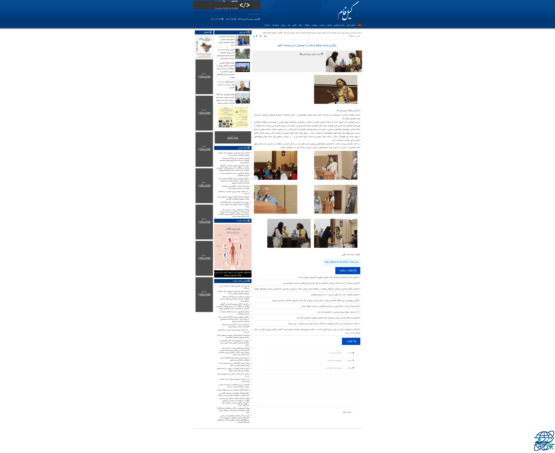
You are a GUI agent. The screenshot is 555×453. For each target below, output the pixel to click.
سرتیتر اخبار (327, 32)
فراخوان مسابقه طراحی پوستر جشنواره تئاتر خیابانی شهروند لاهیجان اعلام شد (327, 318)
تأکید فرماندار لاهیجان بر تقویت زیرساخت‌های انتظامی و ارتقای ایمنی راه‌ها (233, 369)
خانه (359, 25)
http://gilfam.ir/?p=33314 (337, 262)
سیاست (314, 25)
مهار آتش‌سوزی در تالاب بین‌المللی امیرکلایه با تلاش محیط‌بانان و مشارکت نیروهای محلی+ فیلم (233, 410)
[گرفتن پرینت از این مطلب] (254, 36)
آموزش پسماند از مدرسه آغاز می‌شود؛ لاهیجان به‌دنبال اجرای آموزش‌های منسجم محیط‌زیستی (321, 283)
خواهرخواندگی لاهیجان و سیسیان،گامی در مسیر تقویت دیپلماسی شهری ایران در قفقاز (233, 394)
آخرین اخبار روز (348, 32)
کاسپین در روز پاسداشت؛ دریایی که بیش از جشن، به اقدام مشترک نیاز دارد (234, 385)
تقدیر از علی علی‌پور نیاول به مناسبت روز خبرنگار (234, 287)
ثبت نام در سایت (216, 19)
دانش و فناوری (339, 25)
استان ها (276, 25)
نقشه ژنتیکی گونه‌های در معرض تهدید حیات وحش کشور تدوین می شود (234, 364)
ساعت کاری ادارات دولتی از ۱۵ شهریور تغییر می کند (233, 375)
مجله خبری (291, 32)
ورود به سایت (230, 19)
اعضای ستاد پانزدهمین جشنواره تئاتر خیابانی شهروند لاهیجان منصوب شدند (328, 277)
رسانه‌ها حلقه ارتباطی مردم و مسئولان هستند (233, 390)
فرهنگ (307, 25)
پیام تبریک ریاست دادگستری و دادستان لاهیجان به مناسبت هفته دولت (330, 306)
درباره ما (267, 25)
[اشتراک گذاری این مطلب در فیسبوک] (256, 36)
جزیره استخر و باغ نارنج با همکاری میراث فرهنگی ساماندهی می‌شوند (234, 359)
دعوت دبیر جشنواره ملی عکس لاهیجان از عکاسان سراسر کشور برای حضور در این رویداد (323, 323)
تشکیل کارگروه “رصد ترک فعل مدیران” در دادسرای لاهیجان (335, 295)
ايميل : (349, 360)
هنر (289, 25)
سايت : (349, 368)
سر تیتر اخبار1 (336, 32)
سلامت (322, 25)
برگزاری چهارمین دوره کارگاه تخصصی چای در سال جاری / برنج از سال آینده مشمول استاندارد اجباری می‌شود (315, 300)
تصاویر (329, 25)
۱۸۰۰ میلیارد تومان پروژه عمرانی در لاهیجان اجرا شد (338, 312)
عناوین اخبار (351, 25)
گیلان (303, 32)
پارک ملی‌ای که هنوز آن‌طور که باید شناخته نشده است (234, 380)
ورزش (283, 25)
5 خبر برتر (358, 32)
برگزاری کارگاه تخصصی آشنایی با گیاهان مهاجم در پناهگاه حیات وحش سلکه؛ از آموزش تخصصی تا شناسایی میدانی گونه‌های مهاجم (306, 289)
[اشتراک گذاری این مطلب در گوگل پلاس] (260, 36)
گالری (294, 25)
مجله (300, 25)
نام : (349, 353)
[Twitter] (265, 36)
